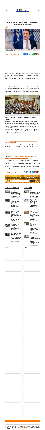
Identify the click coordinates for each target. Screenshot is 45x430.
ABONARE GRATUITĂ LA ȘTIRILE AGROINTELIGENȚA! (22, 177)
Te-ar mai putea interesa (12, 187)
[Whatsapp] (33, 54)
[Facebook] (24, 54)
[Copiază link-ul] (38, 54)
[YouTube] (35, 172)
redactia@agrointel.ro (26, 427)
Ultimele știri (28, 187)
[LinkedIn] (27, 54)
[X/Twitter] (33, 172)
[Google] (24, 172)
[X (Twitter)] (30, 54)
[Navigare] (6, 10)
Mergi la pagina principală (22, 421)
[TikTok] (38, 172)
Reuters (25, 148)
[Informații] (38, 10)
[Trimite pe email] (35, 54)
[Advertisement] (22, 4)
